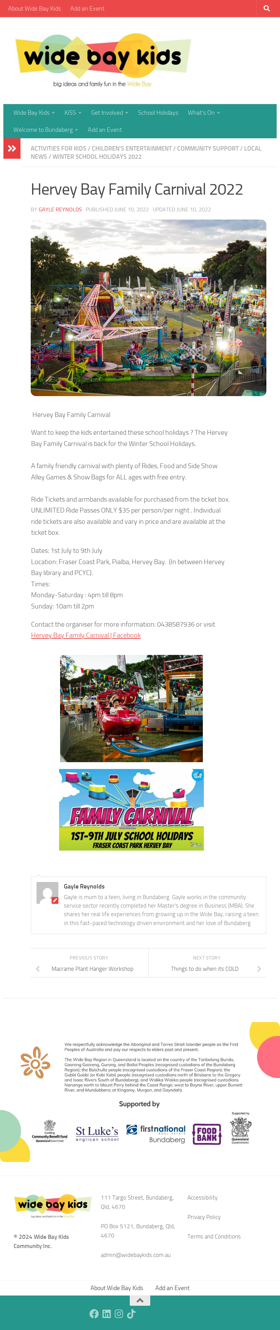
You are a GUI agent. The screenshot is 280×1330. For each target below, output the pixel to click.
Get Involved (107, 112)
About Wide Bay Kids (34, 8)
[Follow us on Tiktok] (131, 1314)
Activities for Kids (58, 148)
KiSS (70, 112)
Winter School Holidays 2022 (97, 156)
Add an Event (87, 8)
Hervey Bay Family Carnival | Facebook (86, 635)
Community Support (208, 148)
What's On (201, 112)
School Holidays (158, 112)
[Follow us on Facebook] (94, 1314)
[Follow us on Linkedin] (106, 1314)
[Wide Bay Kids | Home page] (103, 60)
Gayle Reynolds (60, 209)
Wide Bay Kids (31, 112)
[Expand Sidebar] (11, 148)
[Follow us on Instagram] (119, 1314)
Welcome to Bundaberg (43, 130)
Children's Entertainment (132, 148)
